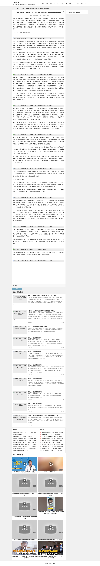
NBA (70, 3)
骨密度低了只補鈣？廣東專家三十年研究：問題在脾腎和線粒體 (27, 442)
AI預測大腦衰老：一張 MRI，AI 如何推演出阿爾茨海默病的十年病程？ (29, 436)
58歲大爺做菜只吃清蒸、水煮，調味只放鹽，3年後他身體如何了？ (28, 444)
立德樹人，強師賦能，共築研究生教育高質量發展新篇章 (26, 438)
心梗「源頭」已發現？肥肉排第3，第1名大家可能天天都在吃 (55, 446)
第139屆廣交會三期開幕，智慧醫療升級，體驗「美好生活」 (55, 450)
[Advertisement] (38, 272)
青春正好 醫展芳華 (18, 434)
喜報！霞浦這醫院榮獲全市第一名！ (21, 450)
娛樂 (47, 3)
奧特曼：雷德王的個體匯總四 (35, 378)
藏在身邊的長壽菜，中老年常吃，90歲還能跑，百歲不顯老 (54, 438)
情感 (51, 3)
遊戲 (62, 3)
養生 (74, 3)
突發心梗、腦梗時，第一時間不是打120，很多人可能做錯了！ (55, 440)
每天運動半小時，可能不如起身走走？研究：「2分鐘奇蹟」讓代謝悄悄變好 (57, 448)
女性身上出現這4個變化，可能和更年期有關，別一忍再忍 (42, 295)
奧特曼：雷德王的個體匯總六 (35, 403)
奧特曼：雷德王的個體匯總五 (35, 392)
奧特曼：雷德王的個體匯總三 (35, 365)
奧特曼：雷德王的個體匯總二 (35, 351)
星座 (78, 3)
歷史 (58, 3)
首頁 (43, 3)
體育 (55, 3)
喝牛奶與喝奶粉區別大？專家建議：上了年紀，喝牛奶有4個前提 (27, 432)
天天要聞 (15, 2)
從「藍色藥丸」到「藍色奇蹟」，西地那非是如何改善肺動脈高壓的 (56, 442)
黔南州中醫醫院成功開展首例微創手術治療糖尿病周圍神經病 (27, 448)
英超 (66, 3)
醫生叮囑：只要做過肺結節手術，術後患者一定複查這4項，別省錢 (56, 444)
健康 (18, 8)
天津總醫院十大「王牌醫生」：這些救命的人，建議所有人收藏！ (55, 434)
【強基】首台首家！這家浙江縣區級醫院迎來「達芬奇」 (41, 311)
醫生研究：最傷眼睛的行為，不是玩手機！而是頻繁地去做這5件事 (28, 440)
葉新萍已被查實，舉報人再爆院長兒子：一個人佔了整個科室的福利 (28, 446)
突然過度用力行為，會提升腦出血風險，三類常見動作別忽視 (43, 415)
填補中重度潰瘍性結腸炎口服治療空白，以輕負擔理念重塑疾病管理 (56, 432)
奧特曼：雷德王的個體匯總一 (35, 338)
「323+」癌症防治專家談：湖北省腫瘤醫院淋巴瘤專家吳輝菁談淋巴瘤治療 (58, 436)
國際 (86, 3)
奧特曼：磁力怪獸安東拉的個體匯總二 (37, 326)
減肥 (82, 3)
